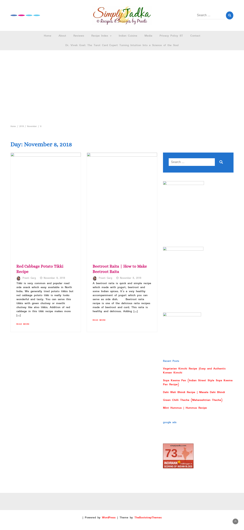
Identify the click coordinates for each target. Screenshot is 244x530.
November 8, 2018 (54, 278)
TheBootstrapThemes (148, 517)
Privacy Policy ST (171, 36)
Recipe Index (100, 36)
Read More (23, 324)
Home (47, 36)
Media (148, 36)
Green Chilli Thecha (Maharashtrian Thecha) (192, 400)
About (62, 36)
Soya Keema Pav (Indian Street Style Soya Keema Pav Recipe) (198, 382)
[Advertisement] (122, 86)
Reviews (78, 36)
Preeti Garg (29, 278)
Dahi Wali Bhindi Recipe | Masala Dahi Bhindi (194, 392)
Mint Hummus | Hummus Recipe (185, 408)
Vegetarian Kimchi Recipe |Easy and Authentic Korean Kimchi (194, 370)
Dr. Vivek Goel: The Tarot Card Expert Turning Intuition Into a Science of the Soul (122, 45)
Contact (195, 36)
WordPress (109, 517)
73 (171, 453)
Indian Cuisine (128, 36)
